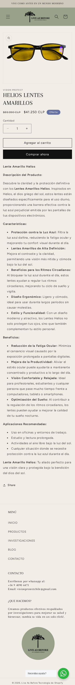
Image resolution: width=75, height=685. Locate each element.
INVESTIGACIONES (21, 540)
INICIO (13, 522)
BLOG (12, 549)
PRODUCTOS (17, 531)
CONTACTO (16, 559)
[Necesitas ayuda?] (63, 673)
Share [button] (12, 485)
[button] (8, 16)
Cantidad (8, 120)
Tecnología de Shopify (50, 683)
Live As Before (29, 683)
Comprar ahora (37, 154)
